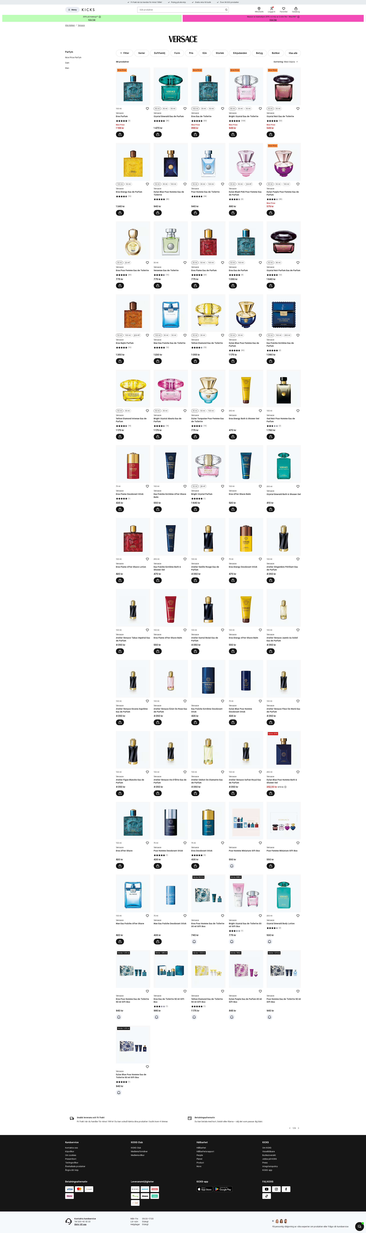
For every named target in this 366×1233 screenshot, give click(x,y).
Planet (199, 1159)
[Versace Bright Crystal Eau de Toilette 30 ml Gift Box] (246, 909)
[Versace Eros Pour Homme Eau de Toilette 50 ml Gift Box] (133, 985)
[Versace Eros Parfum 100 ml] (133, 102)
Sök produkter (146, 9)
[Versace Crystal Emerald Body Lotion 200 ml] (284, 909)
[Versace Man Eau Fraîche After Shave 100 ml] (133, 909)
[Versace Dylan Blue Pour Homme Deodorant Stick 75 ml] (246, 692)
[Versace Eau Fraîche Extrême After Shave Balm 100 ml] (171, 478)
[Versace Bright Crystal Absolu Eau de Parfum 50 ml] (171, 404)
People (200, 1155)
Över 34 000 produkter (229, 2)
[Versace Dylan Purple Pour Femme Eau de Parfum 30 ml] (284, 179)
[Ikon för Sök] (226, 9)
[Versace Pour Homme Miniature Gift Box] (246, 835)
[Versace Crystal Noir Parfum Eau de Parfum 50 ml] (284, 254)
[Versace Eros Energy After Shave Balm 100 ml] (246, 621)
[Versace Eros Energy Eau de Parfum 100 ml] (133, 179)
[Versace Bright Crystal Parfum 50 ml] (208, 478)
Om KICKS (266, 1147)
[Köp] (120, 134)
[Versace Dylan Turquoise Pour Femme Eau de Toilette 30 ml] (208, 404)
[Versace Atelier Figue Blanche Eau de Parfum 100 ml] (133, 763)
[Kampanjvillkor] (285, 787)
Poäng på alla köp (178, 2)
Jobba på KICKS (269, 1159)
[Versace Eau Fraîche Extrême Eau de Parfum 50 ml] (284, 329)
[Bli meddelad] (232, 866)
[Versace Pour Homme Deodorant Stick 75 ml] (171, 835)
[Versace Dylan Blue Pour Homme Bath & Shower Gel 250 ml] (284, 763)
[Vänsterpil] (290, 1128)
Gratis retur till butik (203, 2)
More (199, 1166)
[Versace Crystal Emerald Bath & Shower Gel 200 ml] (284, 478)
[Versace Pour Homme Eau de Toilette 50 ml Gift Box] (284, 985)
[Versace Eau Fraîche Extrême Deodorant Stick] (208, 692)
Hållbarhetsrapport (205, 1151)
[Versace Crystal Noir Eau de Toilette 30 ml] (284, 102)
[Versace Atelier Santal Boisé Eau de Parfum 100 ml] (208, 621)
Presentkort (70, 1159)
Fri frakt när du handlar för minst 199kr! (146, 2)
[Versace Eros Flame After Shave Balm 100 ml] (171, 621)
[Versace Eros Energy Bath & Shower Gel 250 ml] (246, 404)
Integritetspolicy (270, 1166)
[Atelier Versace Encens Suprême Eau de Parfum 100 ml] (133, 692)
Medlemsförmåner (139, 1151)
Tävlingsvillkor (71, 1162)
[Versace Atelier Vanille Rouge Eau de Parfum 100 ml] (208, 550)
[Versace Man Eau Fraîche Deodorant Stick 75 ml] (171, 909)
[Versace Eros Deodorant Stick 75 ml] (208, 835)
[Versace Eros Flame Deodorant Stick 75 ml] (133, 478)
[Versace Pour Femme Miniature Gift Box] (284, 835)
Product (200, 1162)
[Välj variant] (158, 134)
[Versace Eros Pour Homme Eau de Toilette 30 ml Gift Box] (208, 909)
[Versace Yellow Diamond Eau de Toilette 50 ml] (208, 329)
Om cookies (70, 1155)
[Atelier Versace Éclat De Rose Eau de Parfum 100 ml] (171, 692)
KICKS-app (267, 1170)
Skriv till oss (80, 1224)
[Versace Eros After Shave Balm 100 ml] (246, 478)
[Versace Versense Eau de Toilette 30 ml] (171, 254)
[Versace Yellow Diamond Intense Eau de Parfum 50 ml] (133, 404)
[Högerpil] (363, 18)
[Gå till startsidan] (88, 10)
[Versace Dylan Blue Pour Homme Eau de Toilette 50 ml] (171, 179)
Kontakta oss (71, 1147)
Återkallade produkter (75, 1166)
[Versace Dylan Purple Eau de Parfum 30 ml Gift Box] (246, 985)
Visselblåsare (268, 1151)
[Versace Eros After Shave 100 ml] (133, 835)
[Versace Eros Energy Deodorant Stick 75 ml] (246, 550)
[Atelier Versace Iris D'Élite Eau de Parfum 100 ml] (171, 763)
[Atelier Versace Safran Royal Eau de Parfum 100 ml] (246, 763)
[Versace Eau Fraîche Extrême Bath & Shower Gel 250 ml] (171, 550)
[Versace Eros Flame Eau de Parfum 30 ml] (208, 254)
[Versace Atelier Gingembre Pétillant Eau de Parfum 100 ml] (284, 550)
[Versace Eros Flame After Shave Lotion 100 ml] (133, 550)
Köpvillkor (69, 1151)
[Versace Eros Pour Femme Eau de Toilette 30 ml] (133, 254)
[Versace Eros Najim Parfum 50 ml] (133, 329)
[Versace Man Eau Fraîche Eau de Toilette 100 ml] (171, 329)
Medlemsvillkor (138, 1155)
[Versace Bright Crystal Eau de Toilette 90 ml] (246, 102)
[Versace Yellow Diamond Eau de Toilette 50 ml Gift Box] (208, 985)
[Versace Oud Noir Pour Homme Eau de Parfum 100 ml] (284, 404)
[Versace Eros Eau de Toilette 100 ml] (208, 102)
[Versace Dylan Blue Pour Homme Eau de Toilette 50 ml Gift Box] (133, 1060)
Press (265, 1162)
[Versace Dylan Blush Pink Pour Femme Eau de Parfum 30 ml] (246, 179)
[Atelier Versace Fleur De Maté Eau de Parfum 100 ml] (284, 692)
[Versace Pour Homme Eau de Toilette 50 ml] (208, 179)
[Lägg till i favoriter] (147, 108)
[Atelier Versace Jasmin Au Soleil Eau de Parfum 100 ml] (284, 621)
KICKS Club (136, 1147)
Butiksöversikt (269, 1155)
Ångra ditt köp (71, 1170)
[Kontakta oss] (359, 1226)
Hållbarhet (201, 1147)
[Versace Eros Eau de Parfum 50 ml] (246, 254)
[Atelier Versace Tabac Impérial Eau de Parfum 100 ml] (133, 621)
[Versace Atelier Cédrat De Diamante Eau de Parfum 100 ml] (208, 763)
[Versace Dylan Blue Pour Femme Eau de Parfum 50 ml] (246, 329)
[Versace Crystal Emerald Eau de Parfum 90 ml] (171, 102)
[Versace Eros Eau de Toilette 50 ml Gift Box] (171, 985)
